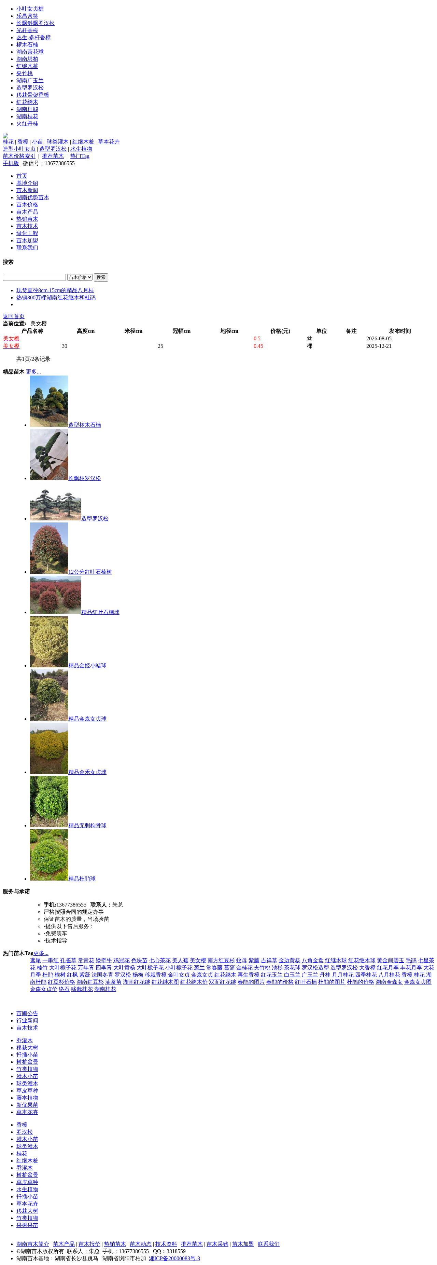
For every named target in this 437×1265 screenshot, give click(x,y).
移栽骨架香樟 (32, 95)
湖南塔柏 (27, 59)
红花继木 (27, 102)
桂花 (8, 142)
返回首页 (14, 316)
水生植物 (81, 149)
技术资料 (166, 1244)
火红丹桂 (27, 123)
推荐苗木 (53, 156)
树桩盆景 (27, 1062)
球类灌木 (58, 142)
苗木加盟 (27, 240)
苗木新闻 (27, 190)
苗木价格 (27, 204)
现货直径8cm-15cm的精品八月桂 (55, 290)
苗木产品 (27, 212)
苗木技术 (27, 226)
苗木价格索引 (19, 156)
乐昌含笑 (27, 16)
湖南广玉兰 (30, 80)
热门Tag (79, 156)
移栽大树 (27, 1047)
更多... (33, 372)
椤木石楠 (27, 44)
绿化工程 (27, 233)
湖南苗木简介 (32, 1244)
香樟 (22, 142)
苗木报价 (89, 1244)
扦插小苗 (27, 1055)
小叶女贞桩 (30, 9)
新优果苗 (27, 1105)
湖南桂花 (27, 116)
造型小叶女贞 (19, 149)
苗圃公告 (27, 1013)
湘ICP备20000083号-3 (174, 1258)
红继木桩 (27, 66)
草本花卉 (109, 142)
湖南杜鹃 (27, 109)
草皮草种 (27, 1090)
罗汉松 (24, 1132)
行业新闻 (27, 1020)
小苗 (37, 142)
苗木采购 (217, 1244)
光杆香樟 (27, 30)
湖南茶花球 (30, 52)
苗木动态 (141, 1244)
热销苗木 (27, 219)
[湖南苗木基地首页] (5, 136)
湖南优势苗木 (32, 197)
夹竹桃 (24, 73)
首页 (21, 176)
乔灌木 (24, 1040)
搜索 (101, 277)
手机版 (11, 163)
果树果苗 (27, 1225)
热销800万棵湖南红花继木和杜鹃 (56, 297)
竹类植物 (27, 1069)
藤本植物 (27, 1098)
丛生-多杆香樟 (33, 37)
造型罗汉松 (30, 88)
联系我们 (27, 247)
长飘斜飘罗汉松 (35, 23)
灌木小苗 (27, 1076)
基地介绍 (27, 183)
